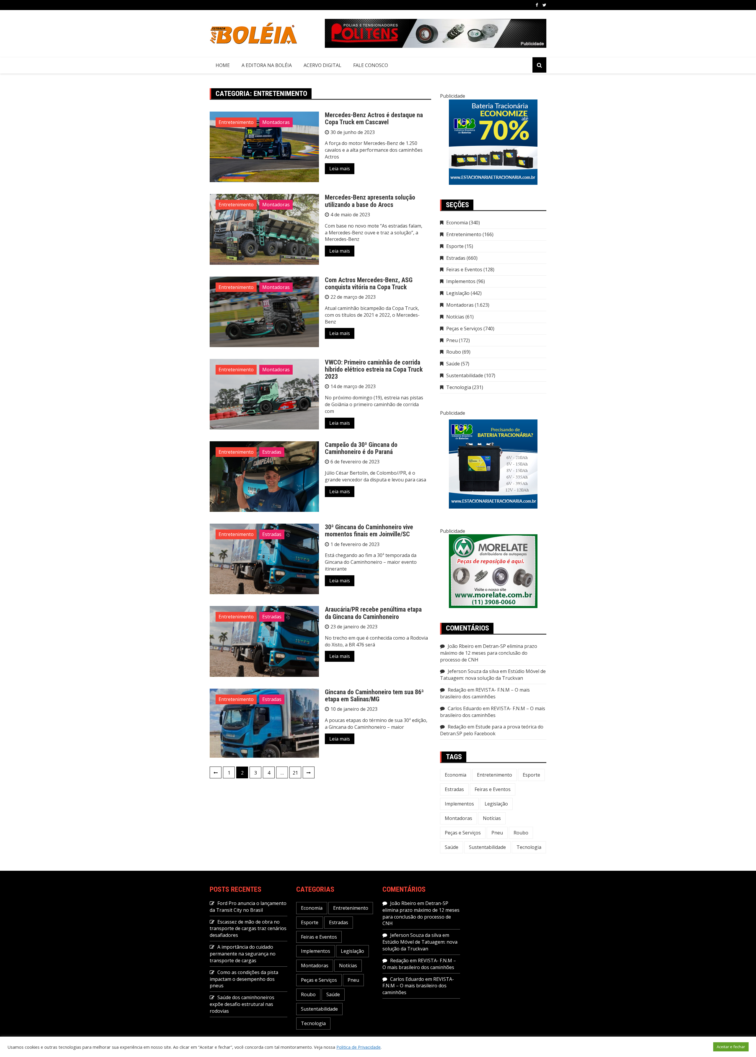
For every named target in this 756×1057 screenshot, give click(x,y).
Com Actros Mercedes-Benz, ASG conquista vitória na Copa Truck (369, 283)
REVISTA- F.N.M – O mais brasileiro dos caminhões (485, 693)
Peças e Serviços (464, 328)
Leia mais (339, 168)
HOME (223, 65)
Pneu (452, 340)
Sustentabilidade (464, 375)
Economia (457, 222)
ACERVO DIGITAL (322, 65)
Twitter (544, 5)
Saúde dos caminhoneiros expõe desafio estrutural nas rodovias (242, 1004)
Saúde (453, 363)
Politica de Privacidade (358, 1047)
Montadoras (276, 122)
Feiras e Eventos (464, 269)
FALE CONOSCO (370, 65)
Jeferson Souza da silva (473, 671)
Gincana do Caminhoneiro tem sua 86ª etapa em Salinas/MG (374, 695)
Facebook (537, 5)
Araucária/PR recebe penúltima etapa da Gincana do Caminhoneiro (373, 613)
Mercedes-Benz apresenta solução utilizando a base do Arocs (370, 201)
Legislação (458, 293)
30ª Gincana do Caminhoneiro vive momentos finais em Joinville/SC (369, 530)
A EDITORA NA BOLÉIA (267, 65)
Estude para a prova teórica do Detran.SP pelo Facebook (491, 730)
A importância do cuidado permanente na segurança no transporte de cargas (243, 954)
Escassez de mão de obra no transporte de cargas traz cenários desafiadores (248, 929)
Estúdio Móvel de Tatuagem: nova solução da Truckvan (493, 674)
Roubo (453, 352)
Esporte (455, 246)
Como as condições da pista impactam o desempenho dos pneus (244, 979)
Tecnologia (458, 387)
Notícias (455, 316)
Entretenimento (236, 122)
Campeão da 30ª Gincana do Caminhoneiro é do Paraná (361, 448)
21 (295, 773)
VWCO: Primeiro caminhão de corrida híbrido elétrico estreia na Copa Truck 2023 (374, 369)
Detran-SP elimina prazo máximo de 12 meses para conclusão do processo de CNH (488, 653)
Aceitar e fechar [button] (731, 1046)
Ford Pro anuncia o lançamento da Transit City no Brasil (248, 906)
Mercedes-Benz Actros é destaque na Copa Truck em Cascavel (374, 118)
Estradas (271, 452)
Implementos (460, 281)
